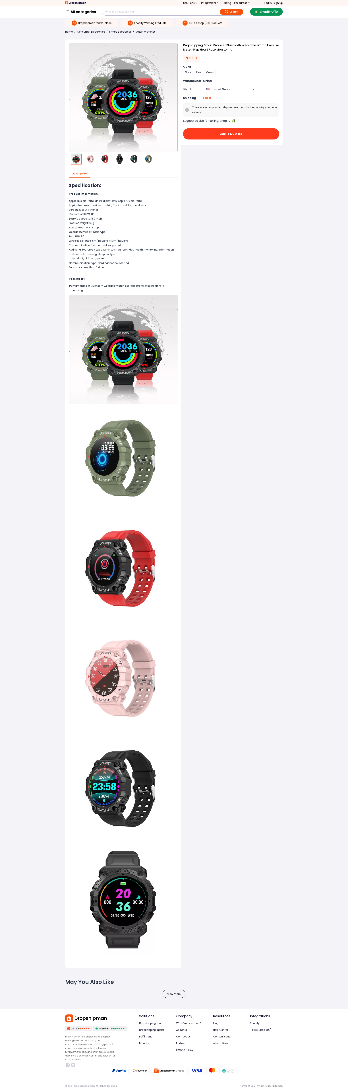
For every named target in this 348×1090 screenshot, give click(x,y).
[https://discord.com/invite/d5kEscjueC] (73, 1065)
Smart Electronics (120, 32)
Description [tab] (80, 173)
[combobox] (225, 89)
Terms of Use (247, 1085)
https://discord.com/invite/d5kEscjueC (73, 1065)
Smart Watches (146, 32)
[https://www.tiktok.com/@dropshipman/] (68, 1065)
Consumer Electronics (91, 32)
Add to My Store (231, 134)
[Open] (253, 89)
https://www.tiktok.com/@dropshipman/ (68, 1065)
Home (69, 32)
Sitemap (278, 1085)
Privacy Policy (264, 1085)
